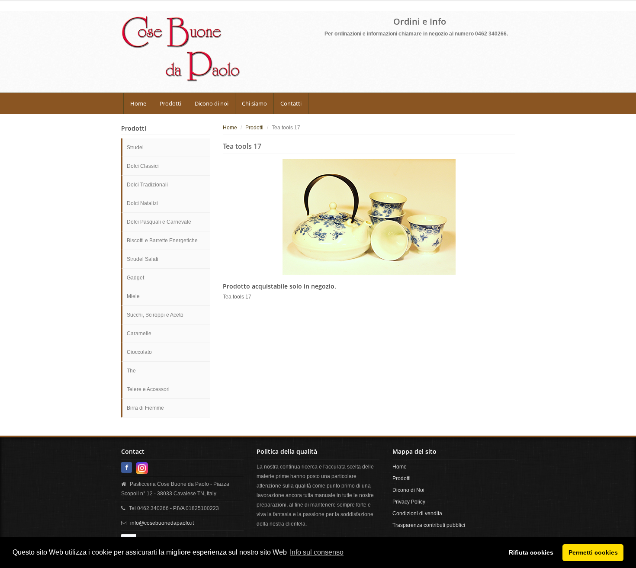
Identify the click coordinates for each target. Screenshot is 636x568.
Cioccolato (139, 352)
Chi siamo (254, 103)
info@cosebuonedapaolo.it (162, 523)
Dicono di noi (211, 103)
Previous (208, 214)
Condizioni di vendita (417, 513)
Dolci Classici (143, 166)
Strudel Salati (142, 259)
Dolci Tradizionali (147, 185)
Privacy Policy (408, 502)
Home (138, 103)
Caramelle (139, 334)
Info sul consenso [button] (317, 552)
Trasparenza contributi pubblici (428, 525)
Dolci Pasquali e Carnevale (159, 222)
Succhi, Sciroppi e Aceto (155, 315)
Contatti (291, 103)
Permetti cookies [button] (593, 552)
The (131, 371)
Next (529, 214)
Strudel (135, 147)
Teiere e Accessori (148, 389)
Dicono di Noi (408, 490)
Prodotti (170, 103)
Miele (133, 296)
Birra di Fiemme (145, 408)
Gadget (135, 278)
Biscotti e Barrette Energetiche (162, 240)
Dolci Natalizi (142, 203)
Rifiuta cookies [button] (531, 552)
